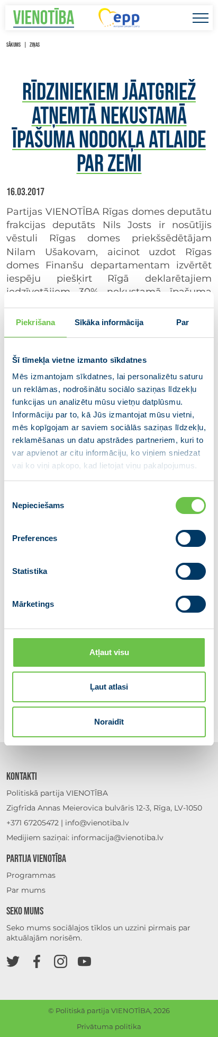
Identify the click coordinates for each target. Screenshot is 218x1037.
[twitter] (13, 961)
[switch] (191, 538)
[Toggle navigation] (200, 17)
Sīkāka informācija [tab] (109, 322)
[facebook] (37, 961)
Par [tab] (182, 322)
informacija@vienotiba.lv (117, 837)
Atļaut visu (109, 652)
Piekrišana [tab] (35, 322)
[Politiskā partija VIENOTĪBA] (43, 18)
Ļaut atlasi (109, 686)
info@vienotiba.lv (97, 822)
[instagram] (60, 961)
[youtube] (84, 961)
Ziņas (35, 44)
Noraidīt (109, 721)
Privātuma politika (109, 1026)
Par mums (26, 890)
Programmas (31, 875)
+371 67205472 (32, 822)
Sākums (13, 44)
